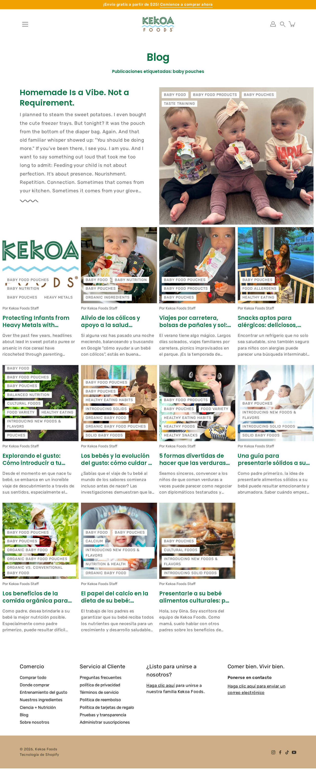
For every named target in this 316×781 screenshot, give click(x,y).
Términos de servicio (99, 692)
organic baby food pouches (116, 426)
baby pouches (259, 95)
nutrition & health (106, 564)
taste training (179, 104)
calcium (94, 541)
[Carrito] (292, 24)
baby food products (215, 95)
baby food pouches (28, 280)
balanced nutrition (28, 394)
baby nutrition (23, 288)
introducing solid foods (268, 426)
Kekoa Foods (46, 749)
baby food (175, 95)
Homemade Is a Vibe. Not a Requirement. (74, 97)
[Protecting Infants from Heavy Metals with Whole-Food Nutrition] (40, 265)
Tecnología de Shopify (39, 755)
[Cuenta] (273, 24)
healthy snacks (181, 435)
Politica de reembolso (100, 699)
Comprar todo (33, 677)
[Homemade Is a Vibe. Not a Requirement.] (236, 156)
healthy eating (258, 297)
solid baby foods (104, 435)
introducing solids (106, 409)
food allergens (259, 288)
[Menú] (25, 24)
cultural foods (24, 403)
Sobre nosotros (34, 722)
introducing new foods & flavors (34, 424)
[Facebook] (280, 752)
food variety (21, 412)
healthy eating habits (109, 400)
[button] (282, 24)
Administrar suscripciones (105, 722)
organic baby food (106, 417)
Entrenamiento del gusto (43, 692)
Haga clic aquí (160, 685)
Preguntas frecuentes (100, 677)
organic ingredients (108, 297)
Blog (24, 714)
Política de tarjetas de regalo (107, 707)
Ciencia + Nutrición (38, 707)
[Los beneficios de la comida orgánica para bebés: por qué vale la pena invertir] (40, 541)
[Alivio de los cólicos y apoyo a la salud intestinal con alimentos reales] (119, 265)
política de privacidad (100, 684)
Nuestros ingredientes (41, 699)
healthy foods (179, 426)
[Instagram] (273, 752)
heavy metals (58, 297)
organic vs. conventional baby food (35, 570)
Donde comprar (34, 684)
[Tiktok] (287, 752)
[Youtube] (294, 752)
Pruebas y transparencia (103, 714)
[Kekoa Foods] (158, 24)
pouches (16, 435)
